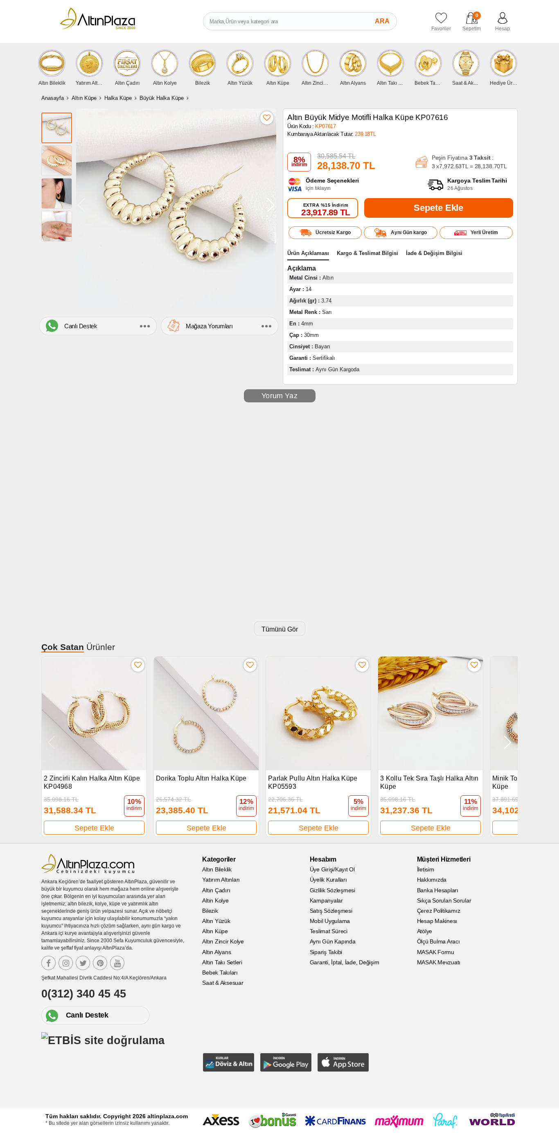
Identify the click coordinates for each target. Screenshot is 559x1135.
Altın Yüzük (216, 921)
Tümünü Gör (279, 629)
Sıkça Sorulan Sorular (444, 900)
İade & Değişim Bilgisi (434, 253)
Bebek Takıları (220, 972)
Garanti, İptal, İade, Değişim (344, 962)
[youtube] (117, 963)
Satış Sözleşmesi (331, 910)
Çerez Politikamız (438, 910)
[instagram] (66, 963)
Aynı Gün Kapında (333, 941)
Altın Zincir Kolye (223, 941)
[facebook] (48, 963)
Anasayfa (52, 98)
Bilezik (210, 910)
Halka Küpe (118, 98)
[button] (271, 204)
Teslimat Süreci (328, 931)
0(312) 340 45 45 (83, 994)
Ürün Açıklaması (308, 253)
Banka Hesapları (437, 890)
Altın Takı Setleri (222, 962)
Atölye (425, 931)
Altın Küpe (84, 98)
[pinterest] (100, 963)
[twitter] (83, 963)
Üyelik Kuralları (328, 879)
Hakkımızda (432, 879)
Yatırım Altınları (221, 879)
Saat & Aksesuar (222, 982)
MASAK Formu (435, 952)
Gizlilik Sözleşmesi (332, 890)
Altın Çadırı (216, 890)
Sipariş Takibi (326, 952)
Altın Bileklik (217, 869)
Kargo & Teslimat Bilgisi (367, 253)
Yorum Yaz (279, 396)
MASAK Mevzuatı (439, 962)
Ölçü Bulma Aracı (438, 941)
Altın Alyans (216, 952)
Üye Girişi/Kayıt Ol (332, 869)
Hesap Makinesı (437, 921)
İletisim (425, 869)
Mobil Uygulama (330, 921)
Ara (382, 21)
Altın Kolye (215, 900)
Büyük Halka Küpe (162, 98)
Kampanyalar (326, 900)
